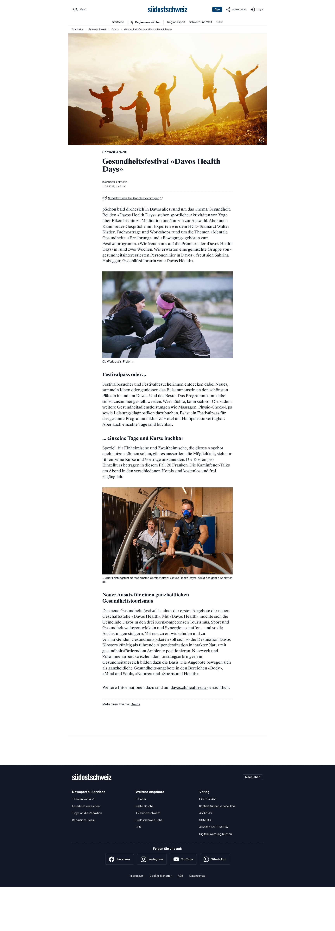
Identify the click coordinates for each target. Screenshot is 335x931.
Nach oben (252, 777)
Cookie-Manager (161, 875)
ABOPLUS (205, 813)
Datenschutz (197, 875)
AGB (180, 875)
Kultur (219, 22)
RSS (138, 827)
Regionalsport (176, 22)
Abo (217, 9)
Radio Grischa (144, 806)
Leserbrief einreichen (86, 806)
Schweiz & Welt (97, 29)
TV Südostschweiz (148, 813)
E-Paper (141, 799)
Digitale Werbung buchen (215, 834)
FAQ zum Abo (208, 799)
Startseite (118, 22)
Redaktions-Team (83, 820)
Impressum (136, 875)
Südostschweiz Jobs (149, 820)
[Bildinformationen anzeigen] (261, 140)
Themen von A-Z (83, 799)
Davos (115, 29)
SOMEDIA (205, 820)
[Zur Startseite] (167, 9)
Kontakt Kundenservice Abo (217, 806)
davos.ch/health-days (189, 687)
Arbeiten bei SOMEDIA (213, 827)
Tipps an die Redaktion (87, 813)
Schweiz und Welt (200, 22)
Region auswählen (148, 22)
